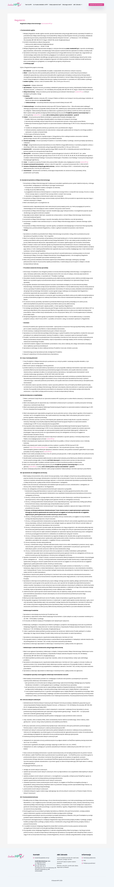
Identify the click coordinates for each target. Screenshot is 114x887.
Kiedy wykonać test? (55, 4)
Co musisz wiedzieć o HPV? (40, 4)
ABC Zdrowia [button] (77, 4)
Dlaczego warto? (67, 4)
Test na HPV (28, 4)
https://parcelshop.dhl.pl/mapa (39, 447)
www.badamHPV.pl (46, 23)
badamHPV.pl (79, 92)
